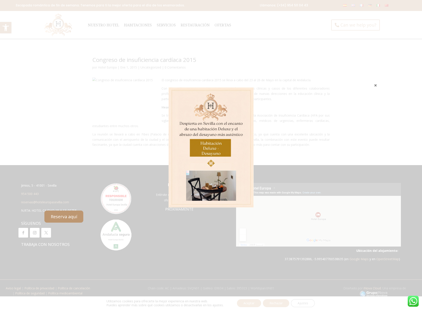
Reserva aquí (64, 217)
